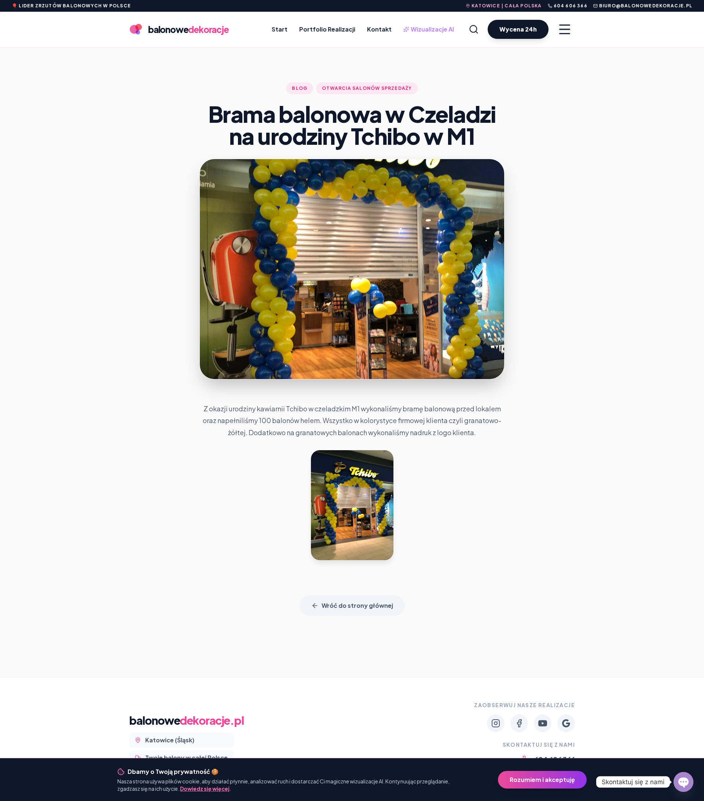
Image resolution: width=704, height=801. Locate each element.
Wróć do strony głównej (357, 605)
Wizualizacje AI (429, 29)
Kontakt (379, 29)
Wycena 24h (518, 29)
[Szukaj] (474, 29)
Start (279, 29)
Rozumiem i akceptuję (542, 779)
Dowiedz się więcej (205, 788)
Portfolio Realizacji (327, 29)
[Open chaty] (683, 782)
